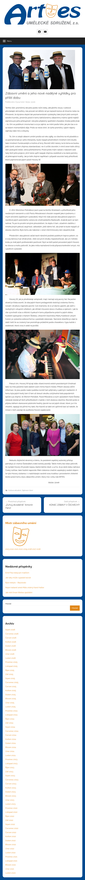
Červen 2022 (10, 832)
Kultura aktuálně (14, 490)
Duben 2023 (10, 792)
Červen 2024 (10, 735)
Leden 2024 (10, 755)
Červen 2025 (10, 686)
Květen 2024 (10, 739)
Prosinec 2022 (11, 808)
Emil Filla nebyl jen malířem (17, 573)
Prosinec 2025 (11, 662)
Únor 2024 (9, 751)
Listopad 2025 (11, 666)
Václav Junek (30, 102)
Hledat (8, 604)
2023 (7, 549)
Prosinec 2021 (11, 857)
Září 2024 (9, 723)
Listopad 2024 (11, 715)
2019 (25, 549)
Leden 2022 (10, 852)
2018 (30, 549)
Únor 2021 (9, 869)
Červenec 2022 (11, 828)
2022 (12, 549)
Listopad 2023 (11, 763)
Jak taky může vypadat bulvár (18, 577)
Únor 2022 (9, 848)
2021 (16, 549)
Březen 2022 (10, 844)
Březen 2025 (10, 698)
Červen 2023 (10, 784)
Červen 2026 (10, 638)
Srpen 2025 (10, 678)
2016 (39, 549)
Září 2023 (9, 771)
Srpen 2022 (10, 824)
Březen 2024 (10, 747)
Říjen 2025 (9, 670)
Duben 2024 (10, 743)
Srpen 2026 (10, 630)
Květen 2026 (10, 642)
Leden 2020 (10, 873)
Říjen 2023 (9, 767)
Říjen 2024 (9, 719)
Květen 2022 (10, 836)
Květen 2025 (10, 690)
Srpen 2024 (10, 727)
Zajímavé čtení (27, 490)
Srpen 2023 (10, 775)
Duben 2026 (10, 646)
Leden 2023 (10, 804)
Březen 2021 (10, 865)
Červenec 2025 (11, 682)
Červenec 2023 (11, 780)
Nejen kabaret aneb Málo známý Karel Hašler (24, 587)
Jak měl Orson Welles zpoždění (18, 592)
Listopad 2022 (11, 812)
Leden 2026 (10, 658)
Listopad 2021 (11, 861)
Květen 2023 (10, 788)
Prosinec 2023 (11, 759)
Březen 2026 (10, 650)
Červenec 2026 (11, 634)
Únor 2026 (9, 654)
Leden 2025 (10, 707)
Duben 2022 (10, 840)
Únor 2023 (9, 800)
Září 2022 (9, 820)
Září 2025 (9, 674)
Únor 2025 (9, 703)
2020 (21, 549)
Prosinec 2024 (11, 711)
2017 (34, 549)
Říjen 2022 (9, 816)
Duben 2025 (10, 694)
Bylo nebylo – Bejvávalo (15, 582)
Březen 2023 (10, 796)
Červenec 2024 (11, 731)
